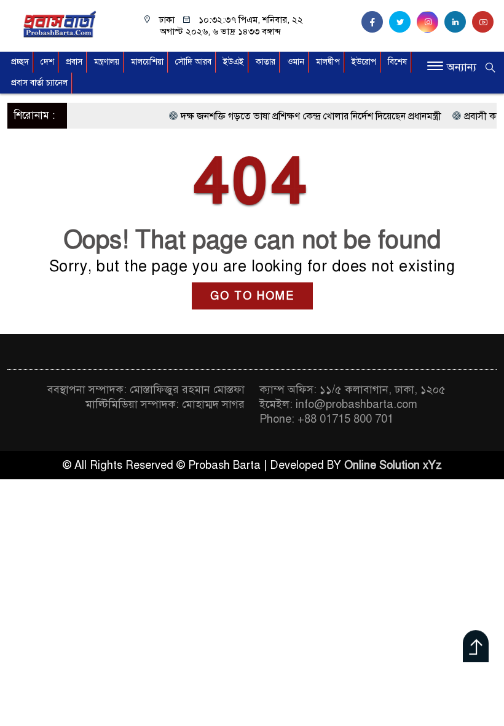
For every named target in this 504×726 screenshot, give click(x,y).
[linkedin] (458, 22)
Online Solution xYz (393, 465)
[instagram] (430, 22)
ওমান (295, 62)
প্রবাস (74, 62)
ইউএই (233, 62)
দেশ (47, 62)
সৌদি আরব (193, 62)
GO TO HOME (252, 296)
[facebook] (375, 22)
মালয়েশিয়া (147, 62)
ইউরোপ (364, 62)
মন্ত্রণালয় (106, 62)
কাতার (265, 62)
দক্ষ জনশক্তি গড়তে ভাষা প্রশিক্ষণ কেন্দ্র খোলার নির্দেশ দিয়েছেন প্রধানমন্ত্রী (301, 116)
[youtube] (484, 22)
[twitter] (403, 22)
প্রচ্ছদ (20, 62)
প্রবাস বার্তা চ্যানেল (39, 83)
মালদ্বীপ (328, 62)
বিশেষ (397, 62)
